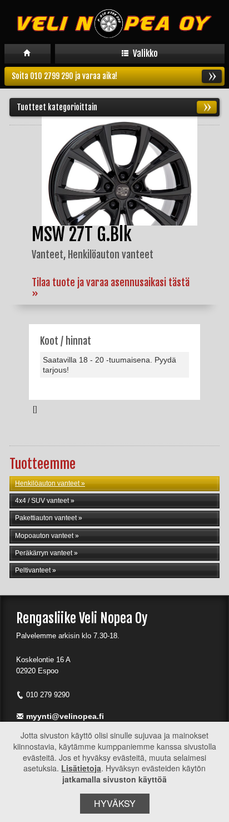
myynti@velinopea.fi (65, 716)
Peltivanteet (33, 570)
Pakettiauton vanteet (46, 518)
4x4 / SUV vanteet (42, 501)
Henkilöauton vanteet (47, 483)
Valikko (144, 53)
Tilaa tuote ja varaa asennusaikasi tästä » (111, 288)
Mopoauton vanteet (44, 536)
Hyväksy (115, 803)
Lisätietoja (81, 768)
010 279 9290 (47, 695)
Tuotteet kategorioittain (57, 107)
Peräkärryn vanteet (43, 553)
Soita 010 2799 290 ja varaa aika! (64, 76)
